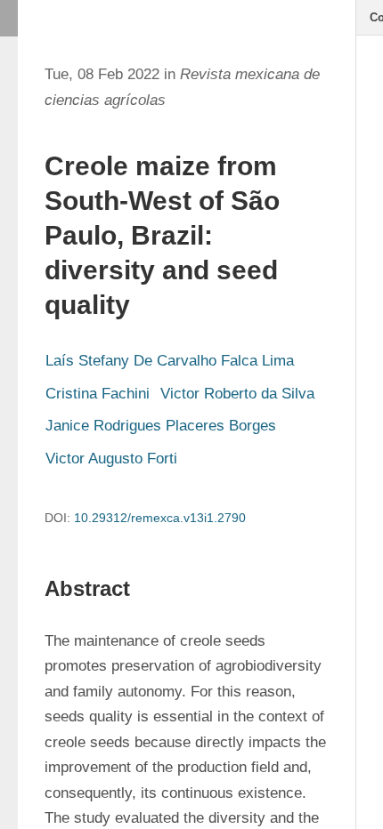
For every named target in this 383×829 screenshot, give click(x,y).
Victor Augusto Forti (111, 458)
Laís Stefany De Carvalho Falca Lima (169, 360)
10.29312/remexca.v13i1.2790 (160, 518)
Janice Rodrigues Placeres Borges (160, 425)
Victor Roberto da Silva (237, 393)
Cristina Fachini (97, 393)
